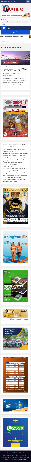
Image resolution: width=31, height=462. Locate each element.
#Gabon (12, 22)
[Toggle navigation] (8, 28)
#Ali (4, 24)
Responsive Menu (28, 1)
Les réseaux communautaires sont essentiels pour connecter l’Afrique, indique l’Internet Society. (15, 69)
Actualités (6, 62)
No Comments (8, 75)
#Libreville (18, 22)
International (13, 62)
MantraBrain (22, 459)
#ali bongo (25, 22)
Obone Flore (15, 73)
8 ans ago (6, 73)
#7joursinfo (5, 22)
